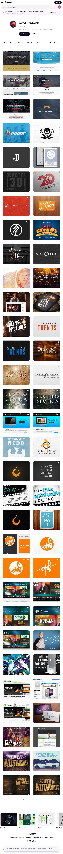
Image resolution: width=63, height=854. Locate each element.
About (45, 837)
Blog (41, 837)
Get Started (53, 12)
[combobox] (26, 7)
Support (51, 837)
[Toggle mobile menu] (2, 2)
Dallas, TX (22, 26)
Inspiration (29, 837)
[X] (27, 841)
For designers (13, 837)
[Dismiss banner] (57, 847)
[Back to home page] (8, 2)
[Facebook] (30, 841)
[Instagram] (33, 841)
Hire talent (21, 837)
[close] (59, 12)
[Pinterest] (35, 841)
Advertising (36, 837)
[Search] (59, 7)
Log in (58, 2)
